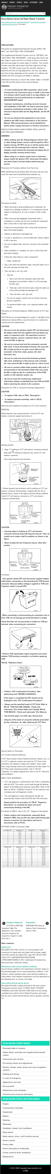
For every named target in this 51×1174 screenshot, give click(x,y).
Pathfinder (34, 2)
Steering (6, 1120)
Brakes (6, 1116)
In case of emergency (12, 1078)
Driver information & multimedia (16, 1148)
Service (19, 2)
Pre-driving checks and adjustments (17, 1063)
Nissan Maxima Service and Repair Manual (15, 22)
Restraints (7, 1124)
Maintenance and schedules (14, 1090)
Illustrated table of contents (14, 1048)
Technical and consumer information (18, 1094)
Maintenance (8, 1157)
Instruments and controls (13, 1059)
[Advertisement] (25, 35)
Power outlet (8, 1144)
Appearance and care (12, 1082)
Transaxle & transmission (9, 24)
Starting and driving (11, 1074)
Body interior (8, 1132)
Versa (26, 2)
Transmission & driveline (37, 22)
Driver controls (9, 1140)
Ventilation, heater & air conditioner (17, 1128)
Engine (6, 1104)
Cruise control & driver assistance (17, 1152)
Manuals (5, 2)
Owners (12, 2)
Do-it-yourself (8, 1086)
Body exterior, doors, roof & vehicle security (21, 1136)
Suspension (8, 1112)
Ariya (41, 2)
